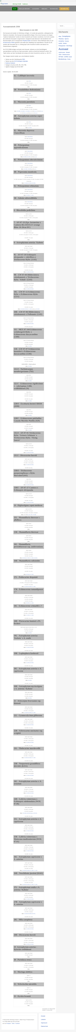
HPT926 (61, 57)
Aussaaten (35, 8)
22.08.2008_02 (28, 111)
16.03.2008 (18, 111)
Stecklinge (69, 45)
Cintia (68, 59)
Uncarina (61, 41)
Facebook (17, 1023)
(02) (29, 514)
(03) (31, 514)
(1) (34, 111)
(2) (35, 111)
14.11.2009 (33, 712)
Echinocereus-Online (9, 42)
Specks (67, 39)
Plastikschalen (27, 40)
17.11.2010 (31, 195)
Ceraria (67, 41)
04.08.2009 (33, 183)
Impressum (44, 1023)
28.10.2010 (28, 156)
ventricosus (62, 52)
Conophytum (66, 36)
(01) (41, 111)
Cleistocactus (66, 54)
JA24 (60, 54)
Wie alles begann (24, 8)
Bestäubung (62, 59)
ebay (60, 36)
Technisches (54, 8)
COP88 (66, 57)
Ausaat (68, 52)
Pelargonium (62, 45)
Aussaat (63, 49)
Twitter (13, 1023)
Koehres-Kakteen (10, 63)
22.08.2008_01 (23, 111)
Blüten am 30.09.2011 (33, 813)
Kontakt (43, 1016)
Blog (14, 8)
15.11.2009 (33, 586)
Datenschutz (44, 1026)
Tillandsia (61, 39)
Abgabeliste (64, 8)
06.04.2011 (33, 913)
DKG (23, 59)
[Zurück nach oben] (74, 1030)
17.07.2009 (34, 514)
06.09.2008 (29, 183)
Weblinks (44, 8)
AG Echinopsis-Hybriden (21, 61)
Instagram (9, 1023)
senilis (60, 43)
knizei (70, 57)
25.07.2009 (31, 574)
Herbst (65, 43)
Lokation (43, 1019)
